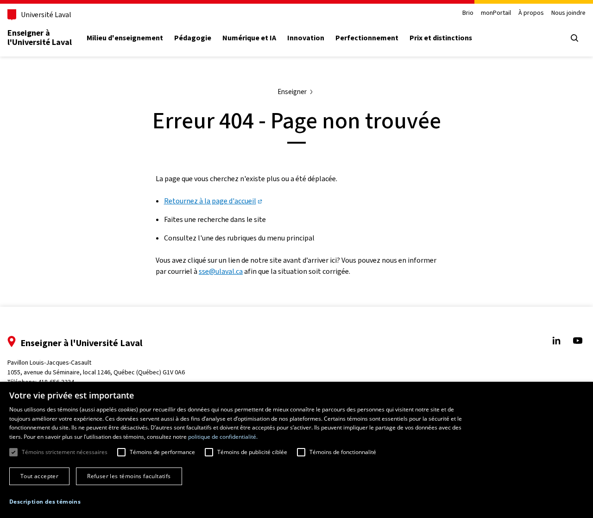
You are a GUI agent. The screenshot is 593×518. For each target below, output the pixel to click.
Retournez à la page (210, 201)
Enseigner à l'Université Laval (39, 37)
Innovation (305, 38)
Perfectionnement (366, 38)
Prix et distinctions (441, 38)
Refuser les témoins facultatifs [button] (128, 476)
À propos (531, 13)
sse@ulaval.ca (221, 271)
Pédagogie (192, 38)
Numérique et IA (249, 38)
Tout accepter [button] (39, 476)
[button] (45, 502)
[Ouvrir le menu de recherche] (574, 38)
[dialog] (296, 450)
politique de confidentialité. (223, 437)
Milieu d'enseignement (125, 38)
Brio (467, 13)
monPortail (496, 13)
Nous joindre (568, 13)
